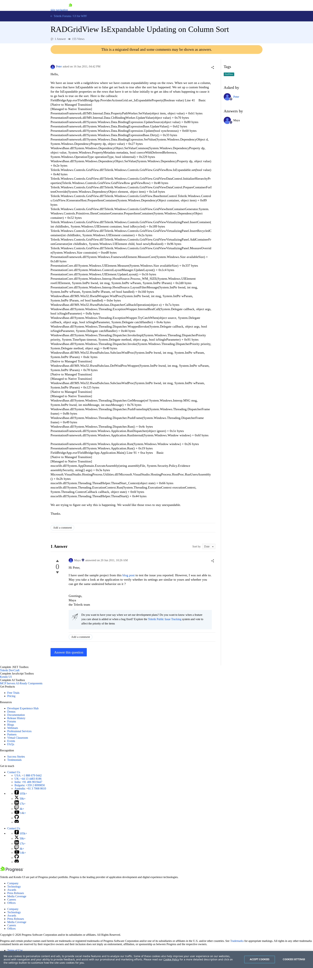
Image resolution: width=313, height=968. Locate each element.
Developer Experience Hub (23, 708)
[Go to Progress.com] (12, 870)
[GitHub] (16, 818)
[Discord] (16, 822)
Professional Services (19, 731)
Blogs (10, 724)
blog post (128, 575)
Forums (11, 721)
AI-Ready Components (29, 683)
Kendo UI (6, 676)
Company (12, 883)
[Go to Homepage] (70, 9)
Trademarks (237, 940)
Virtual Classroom (17, 737)
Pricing (11, 696)
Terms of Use (15, 950)
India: (28, 781)
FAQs (10, 744)
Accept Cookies (260, 959)
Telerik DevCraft (9, 670)
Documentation (16, 714)
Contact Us (13, 772)
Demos (11, 711)
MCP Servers (7, 683)
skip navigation (59, 9)
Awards (11, 889)
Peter (59, 66)
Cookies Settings (294, 959)
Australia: (30, 788)
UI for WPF (80, 16)
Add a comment (62, 527)
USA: (28, 775)
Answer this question (68, 652)
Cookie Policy (171, 959)
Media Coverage (16, 896)
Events (11, 740)
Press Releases (15, 893)
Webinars (12, 727)
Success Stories (16, 756)
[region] (156, 959)
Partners (11, 734)
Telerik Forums (62, 16)
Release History (16, 718)
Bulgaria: (29, 785)
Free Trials (13, 692)
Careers (11, 899)
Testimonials (14, 759)
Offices (11, 902)
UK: (27, 778)
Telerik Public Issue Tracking (164, 619)
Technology (14, 886)
